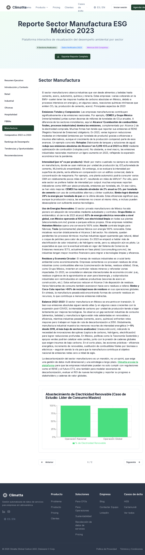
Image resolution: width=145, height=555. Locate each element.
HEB (126, 501)
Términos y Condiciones (131, 549)
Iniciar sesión (120, 7)
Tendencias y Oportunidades (19, 148)
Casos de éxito (81, 7)
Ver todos (129, 512)
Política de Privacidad (106, 549)
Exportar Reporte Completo (75, 56)
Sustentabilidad (83, 516)
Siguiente (131, 462)
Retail (7, 94)
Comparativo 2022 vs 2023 (18, 135)
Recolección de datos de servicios (83, 525)
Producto (40, 7)
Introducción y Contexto (16, 87)
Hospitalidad (11, 114)
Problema (26, 7)
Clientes (69, 7)
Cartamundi (130, 507)
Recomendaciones (14, 155)
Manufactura (11, 128)
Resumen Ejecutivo (14, 80)
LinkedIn (104, 512)
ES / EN (101, 7)
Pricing (56, 7)
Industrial (9, 101)
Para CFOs (81, 501)
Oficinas (9, 107)
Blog (102, 501)
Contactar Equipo (109, 507)
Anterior (49, 462)
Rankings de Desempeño (17, 142)
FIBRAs (8, 121)
